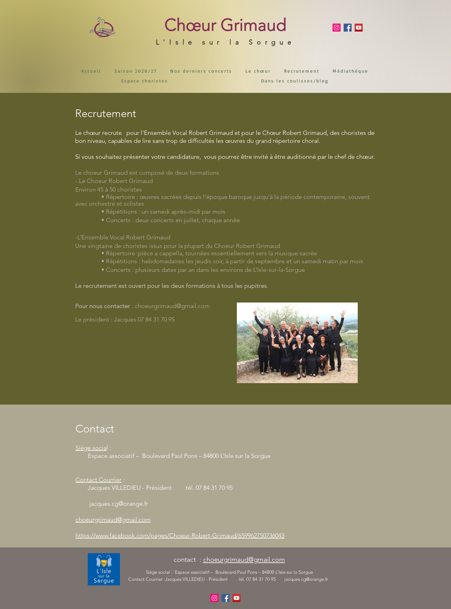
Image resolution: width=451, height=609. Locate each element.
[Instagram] (337, 28)
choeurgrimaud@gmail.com (172, 306)
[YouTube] (359, 28)
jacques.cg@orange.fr (118, 503)
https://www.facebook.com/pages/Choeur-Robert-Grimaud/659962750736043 (179, 535)
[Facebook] (348, 28)
